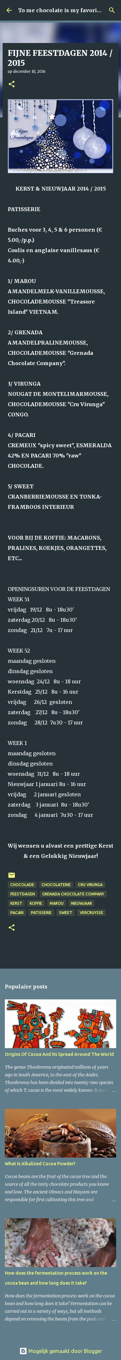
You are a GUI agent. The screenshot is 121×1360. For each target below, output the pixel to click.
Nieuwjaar (81, 903)
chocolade (22, 885)
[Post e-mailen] (11, 878)
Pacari (17, 913)
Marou (57, 903)
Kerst (16, 903)
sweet (65, 913)
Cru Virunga (90, 885)
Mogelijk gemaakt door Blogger (64, 1351)
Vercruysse (91, 913)
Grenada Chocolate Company (73, 894)
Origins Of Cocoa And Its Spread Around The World (59, 1054)
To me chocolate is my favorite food (66, 10)
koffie (36, 903)
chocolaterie (56, 885)
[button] (11, 84)
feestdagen (22, 894)
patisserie (41, 913)
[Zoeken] (112, 10)
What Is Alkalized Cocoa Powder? (40, 1163)
